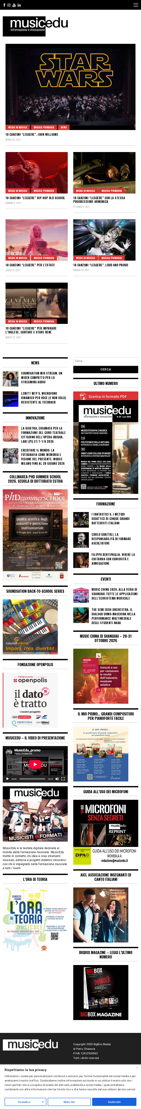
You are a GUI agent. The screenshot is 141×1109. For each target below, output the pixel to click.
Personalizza (24, 1102)
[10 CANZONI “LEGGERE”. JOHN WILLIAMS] (70, 87)
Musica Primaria (44, 127)
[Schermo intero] (63, 779)
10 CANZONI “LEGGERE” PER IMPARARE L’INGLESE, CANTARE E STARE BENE (31, 330)
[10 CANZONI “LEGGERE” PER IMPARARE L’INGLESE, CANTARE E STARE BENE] (37, 303)
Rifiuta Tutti (69, 1102)
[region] (70, 1086)
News (64, 127)
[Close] (137, 1067)
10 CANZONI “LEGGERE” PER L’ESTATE (30, 265)
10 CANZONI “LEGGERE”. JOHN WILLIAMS (32, 134)
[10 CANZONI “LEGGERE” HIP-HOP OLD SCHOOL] (37, 172)
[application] (35, 764)
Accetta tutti (114, 1102)
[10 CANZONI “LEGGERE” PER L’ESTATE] (37, 240)
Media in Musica (17, 127)
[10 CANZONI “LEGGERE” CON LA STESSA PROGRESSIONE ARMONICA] (104, 172)
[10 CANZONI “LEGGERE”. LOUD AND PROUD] (104, 240)
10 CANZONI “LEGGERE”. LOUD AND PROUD (100, 265)
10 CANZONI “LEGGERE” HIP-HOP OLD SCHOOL (35, 198)
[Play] (7, 779)
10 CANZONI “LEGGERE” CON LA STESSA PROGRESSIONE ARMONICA (99, 200)
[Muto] (57, 779)
